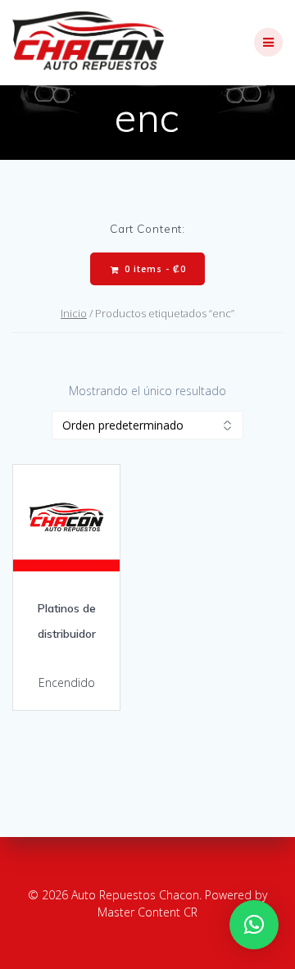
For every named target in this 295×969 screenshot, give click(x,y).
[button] (254, 924)
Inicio (74, 313)
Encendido (67, 682)
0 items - (153, 269)
